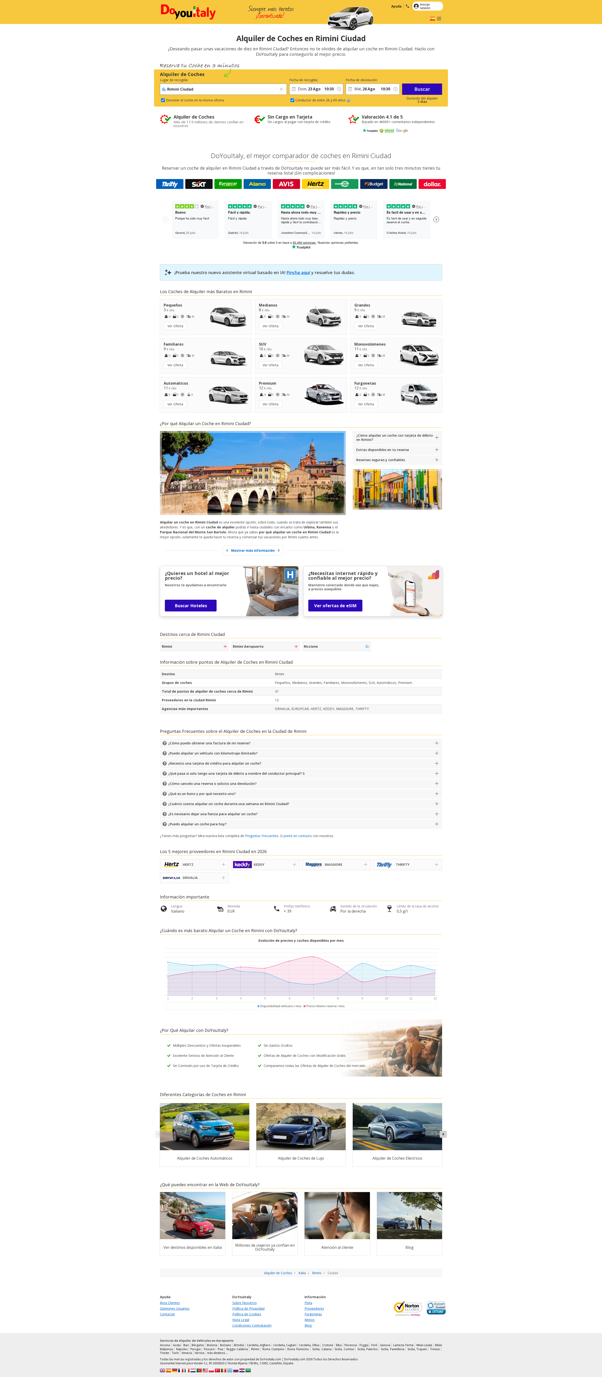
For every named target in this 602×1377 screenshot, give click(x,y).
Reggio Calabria (237, 1349)
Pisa (220, 1349)
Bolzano (225, 1345)
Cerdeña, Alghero (258, 1345)
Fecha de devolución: (362, 80)
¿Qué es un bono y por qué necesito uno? (202, 793)
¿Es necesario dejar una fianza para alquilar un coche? (212, 814)
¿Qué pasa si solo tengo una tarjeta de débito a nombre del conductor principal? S (236, 773)
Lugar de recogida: (174, 80)
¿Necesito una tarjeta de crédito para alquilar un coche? (214, 763)
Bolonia (212, 1345)
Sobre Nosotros (244, 1303)
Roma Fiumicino (298, 1349)
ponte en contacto (298, 836)
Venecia (187, 1353)
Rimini (255, 1349)
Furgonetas (313, 1314)
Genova (385, 1345)
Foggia (364, 1345)
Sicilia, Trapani (417, 1349)
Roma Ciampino (273, 1349)
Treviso (435, 1349)
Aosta (177, 1345)
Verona (199, 1353)
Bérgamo (198, 1345)
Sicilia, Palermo (367, 1349)
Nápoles (181, 1349)
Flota (308, 1303)
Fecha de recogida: (303, 80)
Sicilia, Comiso (344, 1349)
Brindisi (239, 1345)
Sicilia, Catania (322, 1349)
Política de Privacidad (248, 1308)
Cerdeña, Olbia (309, 1345)
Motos (310, 1319)
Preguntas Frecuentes (261, 836)
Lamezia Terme (403, 1345)
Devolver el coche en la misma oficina (195, 100)
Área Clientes (170, 1303)
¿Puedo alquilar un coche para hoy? (197, 824)
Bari (186, 1345)
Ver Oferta (175, 326)
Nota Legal (240, 1319)
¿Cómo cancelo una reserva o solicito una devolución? (212, 783)
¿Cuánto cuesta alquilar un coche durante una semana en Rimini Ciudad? (228, 804)
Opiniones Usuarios (175, 1308)
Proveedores (314, 1308)
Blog (308, 1325)
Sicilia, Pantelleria (392, 1349)
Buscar (422, 89)
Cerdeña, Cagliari (284, 1345)
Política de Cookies (246, 1314)
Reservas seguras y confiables (380, 460)
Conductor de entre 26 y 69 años (320, 100)
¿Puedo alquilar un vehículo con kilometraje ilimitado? (212, 753)
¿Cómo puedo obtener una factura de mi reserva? (209, 743)
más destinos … (217, 1353)
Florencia (351, 1345)
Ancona (165, 1345)
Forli (374, 1345)
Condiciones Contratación (252, 1325)
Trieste (164, 1353)
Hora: (326, 80)
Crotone (327, 1345)
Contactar (167, 1314)
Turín (175, 1353)
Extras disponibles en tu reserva (382, 449)
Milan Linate (424, 1345)
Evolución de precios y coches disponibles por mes (301, 940)
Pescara (209, 1349)
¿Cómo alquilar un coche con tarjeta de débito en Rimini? (394, 437)
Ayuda (396, 6)
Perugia (195, 1349)
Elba (339, 1345)
